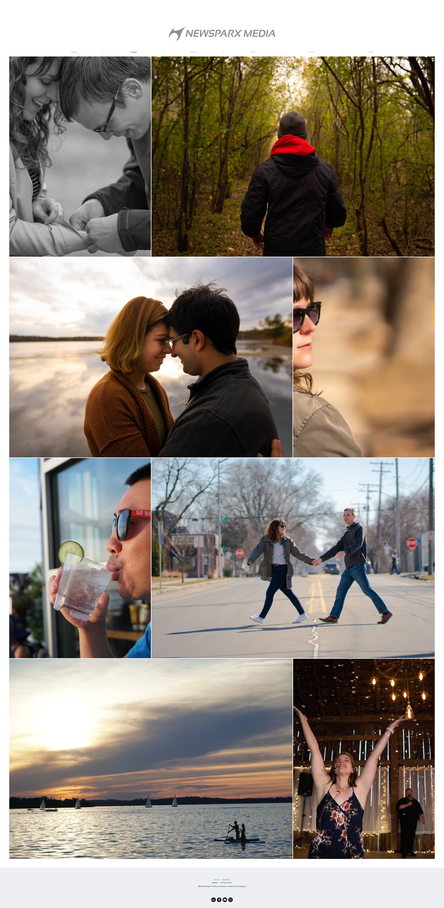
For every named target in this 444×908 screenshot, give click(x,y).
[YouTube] (225, 899)
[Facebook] (219, 899)
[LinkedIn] (213, 899)
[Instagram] (230, 899)
